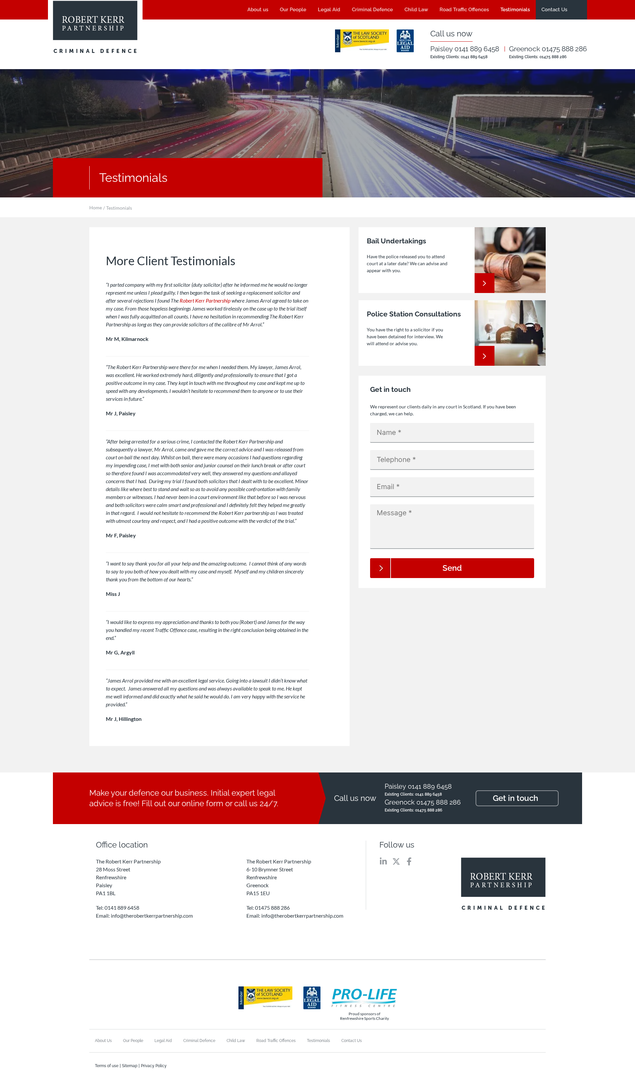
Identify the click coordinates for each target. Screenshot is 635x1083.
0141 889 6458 (474, 57)
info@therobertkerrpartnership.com (152, 915)
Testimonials (515, 10)
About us (257, 10)
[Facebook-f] (409, 861)
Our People (293, 10)
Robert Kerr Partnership (205, 300)
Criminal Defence (372, 10)
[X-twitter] (396, 861)
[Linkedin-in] (383, 861)
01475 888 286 (553, 57)
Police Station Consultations (414, 314)
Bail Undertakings (396, 241)
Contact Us (554, 10)
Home (95, 207)
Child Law (416, 10)
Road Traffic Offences (464, 10)
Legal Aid (329, 10)
